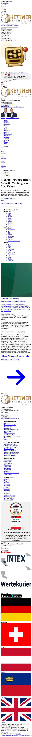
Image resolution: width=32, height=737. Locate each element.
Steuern (10, 234)
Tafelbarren (7, 466)
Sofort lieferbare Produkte (11, 473)
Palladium (7, 130)
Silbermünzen (8, 463)
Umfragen (11, 260)
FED (9, 226)
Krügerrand (7, 468)
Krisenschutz (8, 134)
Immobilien (11, 218)
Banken (10, 223)
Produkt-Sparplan (9, 498)
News (6, 142)
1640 (11, 198)
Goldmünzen (8, 460)
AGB (5, 439)
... (9, 198)
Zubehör (6, 140)
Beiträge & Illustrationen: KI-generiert (11, 203)
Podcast (6, 482)
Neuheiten (7, 124)
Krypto (10, 220)
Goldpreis (7, 484)
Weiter (3, 200)
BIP (9, 233)
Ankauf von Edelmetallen (11, 452)
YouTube (6, 487)
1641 (13, 198)
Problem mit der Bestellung (12, 436)
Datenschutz (7, 428)
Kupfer (6, 132)
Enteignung (11, 236)
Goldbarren (7, 461)
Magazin (7, 172)
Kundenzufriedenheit (10, 450)
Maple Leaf (7, 469)
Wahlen (10, 259)
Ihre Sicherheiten (9, 449)
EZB (9, 224)
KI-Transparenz (8, 431)
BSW (9, 257)
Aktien (10, 216)
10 (8, 198)
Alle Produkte (8, 474)
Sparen (10, 221)
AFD (9, 251)
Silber (6, 127)
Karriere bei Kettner (9, 455)
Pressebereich (8, 426)
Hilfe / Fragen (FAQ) (10, 444)
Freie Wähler (11, 254)
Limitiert (6, 137)
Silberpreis (7, 485)
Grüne (9, 246)
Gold (5, 126)
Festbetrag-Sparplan (9, 496)
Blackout (10, 237)
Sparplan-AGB (8, 500)
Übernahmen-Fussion (14, 241)
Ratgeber (6, 481)
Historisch (7, 135)
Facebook (7, 490)
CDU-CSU (11, 249)
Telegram (7, 489)
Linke (9, 255)
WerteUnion (11, 252)
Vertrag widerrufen (9, 434)
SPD (9, 244)
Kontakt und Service (10, 425)
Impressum (7, 438)
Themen (6, 138)
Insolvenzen (11, 229)
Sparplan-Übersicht (9, 495)
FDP (9, 247)
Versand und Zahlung (10, 447)
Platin (5, 129)
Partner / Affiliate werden (11, 453)
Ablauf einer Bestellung (11, 445)
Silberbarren (7, 465)
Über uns (6, 143)
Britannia (6, 471)
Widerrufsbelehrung (9, 433)
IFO (9, 231)
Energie (10, 239)
